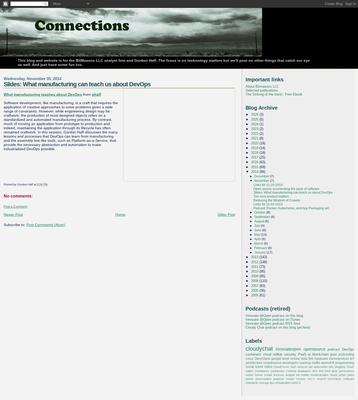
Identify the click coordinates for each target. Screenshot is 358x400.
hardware (321, 358)
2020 (255, 143)
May (257, 234)
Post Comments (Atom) (45, 225)
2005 (255, 295)
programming (344, 363)
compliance (262, 371)
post (333, 354)
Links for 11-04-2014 (268, 204)
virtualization (283, 382)
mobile (305, 374)
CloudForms (281, 366)
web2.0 (296, 382)
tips (272, 382)
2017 (255, 157)
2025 (255, 119)
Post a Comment (15, 207)
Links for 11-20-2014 (268, 185)
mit (298, 374)
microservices (339, 358)
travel (259, 367)
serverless (334, 378)
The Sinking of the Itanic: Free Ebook (274, 94)
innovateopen (288, 349)
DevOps (348, 349)
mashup (305, 363)
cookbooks (277, 371)
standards (252, 382)
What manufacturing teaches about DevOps (43, 94)
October (260, 212)
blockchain (320, 354)
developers (291, 363)
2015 (255, 167)
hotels (249, 374)
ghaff (96, 94)
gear (335, 371)
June (258, 230)
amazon (302, 366)
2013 (255, 257)
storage (264, 382)
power (249, 378)
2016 (255, 162)
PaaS (302, 354)
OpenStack (262, 358)
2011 (255, 267)
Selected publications (262, 90)
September (262, 217)
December (262, 176)
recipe (290, 378)
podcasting (346, 354)
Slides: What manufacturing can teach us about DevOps (77, 84)
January (260, 252)
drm (314, 371)
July (257, 226)
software (348, 378)
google (276, 358)
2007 (255, 286)
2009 (255, 276)
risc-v (311, 378)
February (261, 248)
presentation (263, 378)
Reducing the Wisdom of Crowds (276, 200)
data (304, 358)
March (259, 243)
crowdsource (272, 363)
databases (304, 371)
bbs (331, 366)
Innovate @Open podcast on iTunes (273, 320)
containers (253, 354)
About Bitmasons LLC (262, 86)
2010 (255, 271)
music (334, 374)
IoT (352, 358)
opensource (314, 349)
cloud (267, 354)
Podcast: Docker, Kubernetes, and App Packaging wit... (292, 208)
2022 (255, 134)
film (310, 358)
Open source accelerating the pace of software (286, 188)
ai (309, 354)
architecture (254, 363)
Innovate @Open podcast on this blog (274, 316)
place (351, 374)
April (258, 239)
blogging (340, 366)
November (262, 181)
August (259, 221)
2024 (255, 124)
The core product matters (271, 196)
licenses (279, 374)
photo (342, 374)
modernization (319, 374)
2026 (255, 114)
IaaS (293, 366)
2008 (255, 281)
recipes (301, 378)
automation (321, 366)
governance (346, 371)
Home (120, 214)
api (310, 366)
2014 (255, 172)
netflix (316, 363)
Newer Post (13, 214)
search (321, 378)
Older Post (226, 214)
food (327, 371)
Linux (249, 358)
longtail (290, 374)
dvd (321, 371)
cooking (291, 371)
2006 (255, 290)
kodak (268, 374)
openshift (327, 363)
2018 (255, 153)
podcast (334, 349)
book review (291, 358)
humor (259, 374)
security (290, 354)
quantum (278, 378)
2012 (255, 262)
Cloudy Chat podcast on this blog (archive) (278, 327)
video (268, 367)
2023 (255, 129)
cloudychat (259, 349)
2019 (255, 148)
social (250, 367)
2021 (255, 138)
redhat (277, 354)
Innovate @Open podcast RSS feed (273, 323)
